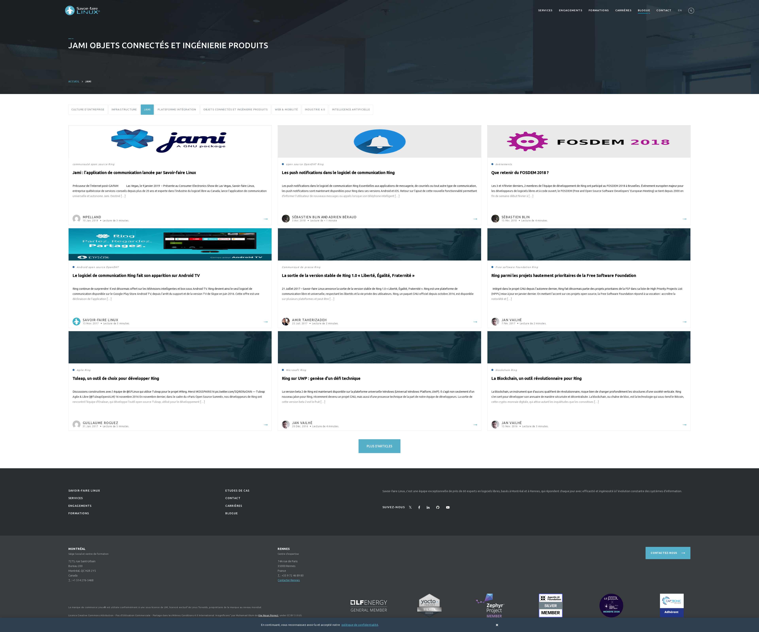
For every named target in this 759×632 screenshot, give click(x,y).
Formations (599, 10)
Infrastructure (124, 109)
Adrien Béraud (343, 217)
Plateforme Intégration (177, 109)
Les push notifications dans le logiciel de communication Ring (338, 172)
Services (545, 10)
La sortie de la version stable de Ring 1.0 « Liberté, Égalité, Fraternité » (348, 275)
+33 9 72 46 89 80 (293, 575)
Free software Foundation (513, 267)
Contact (664, 10)
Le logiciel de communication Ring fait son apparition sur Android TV (136, 275)
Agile (80, 370)
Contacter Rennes (289, 580)
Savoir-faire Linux (100, 320)
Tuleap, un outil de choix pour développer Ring (116, 378)
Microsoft (292, 370)
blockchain (503, 370)
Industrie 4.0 (315, 109)
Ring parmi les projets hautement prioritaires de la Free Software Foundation (563, 275)
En (680, 10)
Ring (111, 164)
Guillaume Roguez (100, 423)
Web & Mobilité (286, 109)
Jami (147, 109)
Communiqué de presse (297, 267)
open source (99, 164)
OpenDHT (310, 164)
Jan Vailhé (512, 320)
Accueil (73, 81)
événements (504, 164)
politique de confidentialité (359, 624)
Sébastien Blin (306, 217)
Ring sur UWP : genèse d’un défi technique (321, 378)
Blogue (644, 10)
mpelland (92, 217)
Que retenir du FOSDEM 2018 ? (520, 172)
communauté (81, 164)
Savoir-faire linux (84, 490)
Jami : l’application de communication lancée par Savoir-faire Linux (134, 172)
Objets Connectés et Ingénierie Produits (235, 109)
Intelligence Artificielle (351, 109)
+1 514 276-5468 (82, 580)
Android (82, 267)
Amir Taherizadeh (309, 320)
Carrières (623, 10)
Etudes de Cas (237, 490)
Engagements (570, 10)
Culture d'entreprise (88, 109)
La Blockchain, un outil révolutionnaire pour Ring (536, 378)
